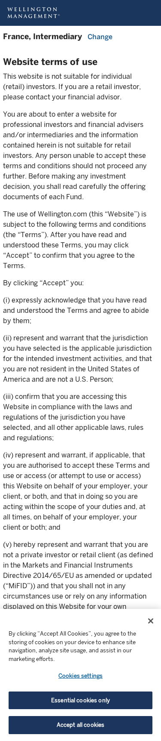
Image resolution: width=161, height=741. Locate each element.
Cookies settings (80, 676)
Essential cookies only (80, 700)
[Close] (150, 620)
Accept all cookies (80, 725)
